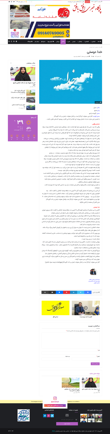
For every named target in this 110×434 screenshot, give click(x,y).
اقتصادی (87, 41)
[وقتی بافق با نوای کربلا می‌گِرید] (30, 100)
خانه (99, 41)
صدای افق (43, 41)
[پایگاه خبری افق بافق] (87, 8)
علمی (69, 41)
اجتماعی (93, 41)
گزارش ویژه (50, 41)
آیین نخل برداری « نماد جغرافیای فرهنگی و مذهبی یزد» (72, 390)
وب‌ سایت (67, 356)
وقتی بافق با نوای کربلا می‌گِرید (18, 97)
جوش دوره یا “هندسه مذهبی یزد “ (18, 105)
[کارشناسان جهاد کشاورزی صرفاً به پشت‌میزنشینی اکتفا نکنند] (98, 416)
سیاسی (73, 41)
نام (99, 350)
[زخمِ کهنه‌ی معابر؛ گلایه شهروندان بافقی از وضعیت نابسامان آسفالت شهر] (98, 420)
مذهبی (63, 41)
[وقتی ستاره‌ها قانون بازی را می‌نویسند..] (83, 416)
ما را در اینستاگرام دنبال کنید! (55, 406)
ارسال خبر (37, 41)
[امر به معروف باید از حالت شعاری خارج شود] (91, 383)
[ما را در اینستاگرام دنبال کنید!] (55, 399)
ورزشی (57, 41)
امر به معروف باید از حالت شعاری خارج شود (91, 390)
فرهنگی (80, 41)
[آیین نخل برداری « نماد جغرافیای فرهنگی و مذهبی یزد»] (70, 383)
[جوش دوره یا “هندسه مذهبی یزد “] (30, 107)
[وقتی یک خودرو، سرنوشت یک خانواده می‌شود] (91, 416)
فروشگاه (29, 41)
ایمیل (98, 356)
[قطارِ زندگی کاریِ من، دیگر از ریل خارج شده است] (91, 420)
